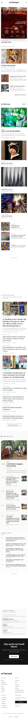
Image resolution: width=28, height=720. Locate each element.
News (2, 680)
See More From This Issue (20, 94)
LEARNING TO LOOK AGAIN (18, 246)
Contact (17, 684)
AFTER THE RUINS (8, 65)
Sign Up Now (14, 656)
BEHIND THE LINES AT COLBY (18, 76)
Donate (16, 688)
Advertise (17, 686)
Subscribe (21, 702)
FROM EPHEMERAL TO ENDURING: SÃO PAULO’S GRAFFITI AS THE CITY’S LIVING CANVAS (15, 349)
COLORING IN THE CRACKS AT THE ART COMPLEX (18, 236)
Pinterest (4, 703)
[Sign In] (26, 2)
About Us (17, 680)
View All (24, 104)
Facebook (4, 699)
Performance (4, 684)
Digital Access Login (19, 692)
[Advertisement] (14, 273)
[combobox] (17, 716)
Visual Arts (3, 682)
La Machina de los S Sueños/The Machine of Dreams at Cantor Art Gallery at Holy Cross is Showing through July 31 (14, 322)
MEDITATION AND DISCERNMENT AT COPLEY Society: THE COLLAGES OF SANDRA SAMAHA (13, 399)
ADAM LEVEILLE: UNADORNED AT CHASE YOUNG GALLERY (13, 507)
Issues (2, 692)
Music (2, 686)
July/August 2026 (6, 42)
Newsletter (4, 697)
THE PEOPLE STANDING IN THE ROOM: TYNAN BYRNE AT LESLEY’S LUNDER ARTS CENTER (14, 338)
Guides (2, 688)
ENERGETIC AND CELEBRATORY (15, 226)
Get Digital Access (19, 690)
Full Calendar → (13, 611)
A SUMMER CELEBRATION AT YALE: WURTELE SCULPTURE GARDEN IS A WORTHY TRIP (14, 375)
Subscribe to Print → (19, 704)
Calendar (3, 690)
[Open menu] (2, 2)
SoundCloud (4, 707)
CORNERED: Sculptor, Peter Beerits (14, 465)
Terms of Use (10, 716)
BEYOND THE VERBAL (7, 163)
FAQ (16, 682)
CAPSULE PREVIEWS (6, 216)
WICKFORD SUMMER (6, 189)
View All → (3, 534)
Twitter (3, 701)
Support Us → (18, 706)
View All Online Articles (13, 425)
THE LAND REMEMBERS (10, 131)
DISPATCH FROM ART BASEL (17, 86)
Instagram (4, 705)
